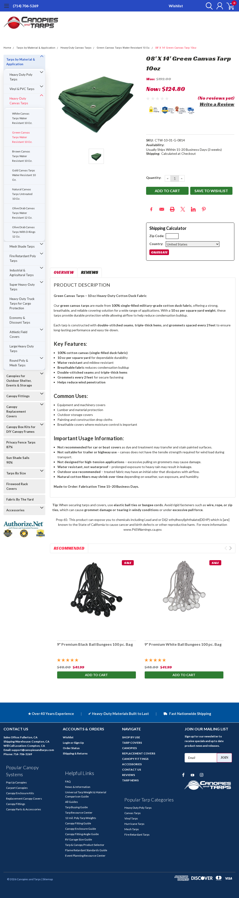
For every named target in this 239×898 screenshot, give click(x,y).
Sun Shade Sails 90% (17, 460)
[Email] (161, 209)
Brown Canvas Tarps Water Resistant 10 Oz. (22, 156)
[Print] (172, 209)
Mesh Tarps (131, 829)
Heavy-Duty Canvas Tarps (75, 47)
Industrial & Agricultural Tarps (22, 272)
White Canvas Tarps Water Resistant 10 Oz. (22, 118)
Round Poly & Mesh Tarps (19, 363)
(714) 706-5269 (25, 6)
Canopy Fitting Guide (78, 823)
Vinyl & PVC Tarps (22, 89)
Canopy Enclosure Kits (20, 793)
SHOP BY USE (131, 737)
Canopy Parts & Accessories (23, 809)
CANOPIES (129, 748)
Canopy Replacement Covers (16, 411)
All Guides (71, 802)
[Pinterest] (203, 209)
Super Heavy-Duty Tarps (22, 287)
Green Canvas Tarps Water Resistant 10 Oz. (123, 47)
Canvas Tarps (132, 813)
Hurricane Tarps (134, 824)
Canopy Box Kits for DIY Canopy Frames (20, 429)
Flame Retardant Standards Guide (86, 850)
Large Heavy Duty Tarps (22, 348)
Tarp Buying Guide (76, 807)
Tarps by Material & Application (35, 47)
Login (66, 742)
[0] (228, 6)
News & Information (77, 787)
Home (7, 47)
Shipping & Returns (75, 753)
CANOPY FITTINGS (135, 759)
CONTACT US (131, 769)
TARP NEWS (130, 780)
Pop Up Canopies (16, 782)
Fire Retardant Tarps (137, 834)
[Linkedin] (193, 209)
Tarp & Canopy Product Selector (84, 845)
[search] (208, 6)
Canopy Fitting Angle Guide (82, 834)
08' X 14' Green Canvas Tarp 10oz (175, 47)
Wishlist (176, 6)
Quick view (96, 597)
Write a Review (217, 104)
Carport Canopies (17, 788)
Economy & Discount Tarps (20, 320)
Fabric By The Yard (20, 499)
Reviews (89, 272)
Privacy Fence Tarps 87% (20, 444)
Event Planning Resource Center (85, 855)
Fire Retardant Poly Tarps (23, 258)
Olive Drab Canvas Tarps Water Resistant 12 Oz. (23, 212)
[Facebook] (151, 209)
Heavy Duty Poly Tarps (21, 77)
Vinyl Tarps (131, 818)
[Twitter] (182, 209)
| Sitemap (47, 879)
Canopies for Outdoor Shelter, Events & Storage (19, 380)
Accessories (15, 510)
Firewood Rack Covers (17, 486)
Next (230, 548)
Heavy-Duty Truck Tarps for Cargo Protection (22, 303)
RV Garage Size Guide (78, 839)
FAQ (68, 781)
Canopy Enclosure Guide (80, 828)
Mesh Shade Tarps (22, 246)
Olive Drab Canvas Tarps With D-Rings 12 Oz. (23, 231)
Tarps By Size (16, 473)
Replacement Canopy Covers (24, 798)
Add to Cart (96, 675)
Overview (64, 272)
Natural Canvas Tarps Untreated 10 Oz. (22, 194)
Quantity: (153, 178)
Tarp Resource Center (78, 812)
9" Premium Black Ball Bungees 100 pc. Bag (95, 644)
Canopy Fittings (18, 396)
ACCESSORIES (132, 764)
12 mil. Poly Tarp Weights (80, 818)
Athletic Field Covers (18, 334)
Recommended (69, 548)
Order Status (71, 748)
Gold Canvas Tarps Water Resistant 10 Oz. (24, 175)
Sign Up (79, 742)
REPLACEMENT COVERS (138, 753)
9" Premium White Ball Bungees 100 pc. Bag (182, 644)
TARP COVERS (132, 742)
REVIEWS (128, 775)
